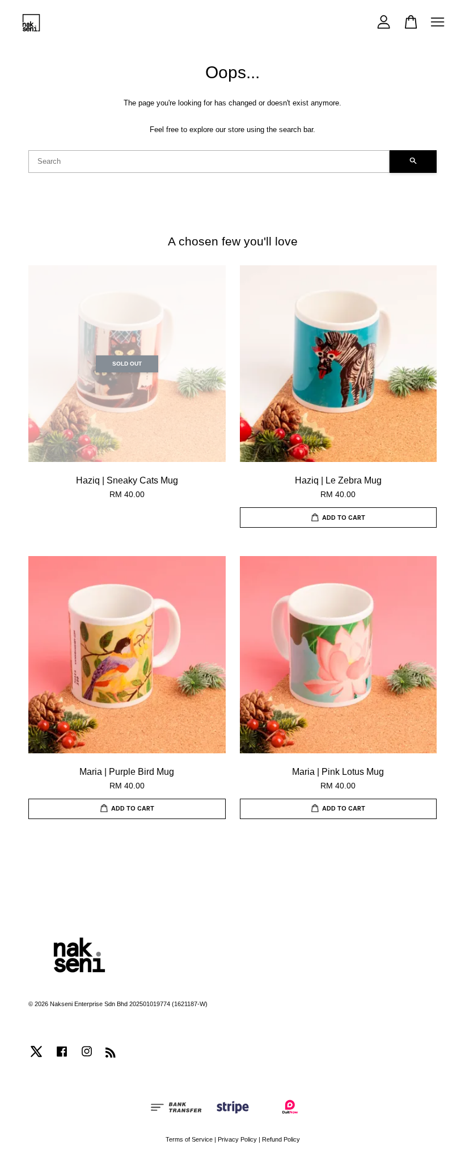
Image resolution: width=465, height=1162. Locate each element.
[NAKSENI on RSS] (110, 1054)
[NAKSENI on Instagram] (87, 1057)
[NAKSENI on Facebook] (62, 1057)
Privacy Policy (237, 1139)
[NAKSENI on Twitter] (36, 1057)
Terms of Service (189, 1139)
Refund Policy (281, 1139)
